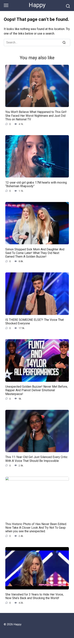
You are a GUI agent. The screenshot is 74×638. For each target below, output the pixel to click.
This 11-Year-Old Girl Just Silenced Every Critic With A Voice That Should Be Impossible (36, 458)
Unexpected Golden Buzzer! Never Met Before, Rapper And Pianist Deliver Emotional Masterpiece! (36, 390)
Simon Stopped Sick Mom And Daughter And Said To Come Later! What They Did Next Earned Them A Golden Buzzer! (34, 252)
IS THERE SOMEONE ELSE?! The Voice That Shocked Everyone (34, 321)
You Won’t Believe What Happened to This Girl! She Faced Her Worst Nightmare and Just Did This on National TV (36, 115)
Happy (37, 5)
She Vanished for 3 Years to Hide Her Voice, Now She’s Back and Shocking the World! (34, 596)
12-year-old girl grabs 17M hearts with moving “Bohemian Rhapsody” (36, 184)
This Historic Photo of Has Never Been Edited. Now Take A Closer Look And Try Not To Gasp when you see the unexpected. (36, 527)
